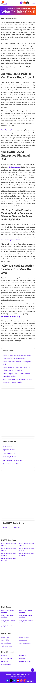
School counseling (7, 130)
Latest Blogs (4, 661)
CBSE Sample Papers (25, 643)
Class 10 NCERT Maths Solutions (25, 616)
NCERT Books (5, 637)
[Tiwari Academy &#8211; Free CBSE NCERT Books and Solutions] (4, 3)
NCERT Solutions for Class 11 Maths (26, 549)
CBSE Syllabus (5, 640)
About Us (4, 655)
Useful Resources (6, 664)
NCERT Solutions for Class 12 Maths (8, 554)
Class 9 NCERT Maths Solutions (7, 611)
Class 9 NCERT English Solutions (7, 616)
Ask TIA (29, 681)
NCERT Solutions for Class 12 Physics (8, 559)
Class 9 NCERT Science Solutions (25, 611)
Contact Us (22, 655)
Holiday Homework (25, 661)
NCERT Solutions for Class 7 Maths (26, 544)
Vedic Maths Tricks (9, 453)
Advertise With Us (6, 658)
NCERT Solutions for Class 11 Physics (26, 554)
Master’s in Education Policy (10, 317)
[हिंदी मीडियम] (21, 2)
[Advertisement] (18, 413)
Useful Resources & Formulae (12, 460)
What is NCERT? (8, 446)
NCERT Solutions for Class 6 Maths (8, 544)
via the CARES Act (14, 167)
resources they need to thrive (10, 240)
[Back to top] (32, 670)
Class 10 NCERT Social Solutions (7, 626)
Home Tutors (23, 640)
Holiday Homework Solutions (12, 464)
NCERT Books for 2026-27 (11, 528)
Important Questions (9, 450)
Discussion (22, 658)
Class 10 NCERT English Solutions (26, 621)
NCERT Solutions (24, 637)
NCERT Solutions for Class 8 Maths (8, 549)
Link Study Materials (10, 457)
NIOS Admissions (6, 643)
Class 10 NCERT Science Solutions (8, 621)
